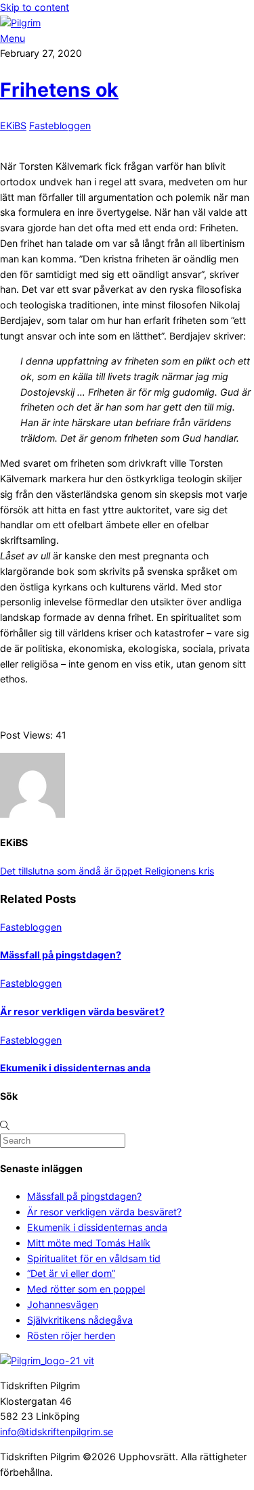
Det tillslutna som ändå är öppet (71, 871)
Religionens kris (178, 871)
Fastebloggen (60, 125)
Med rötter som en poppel (86, 1289)
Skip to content (34, 7)
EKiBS (13, 125)
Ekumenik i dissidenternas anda (75, 1067)
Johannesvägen (62, 1304)
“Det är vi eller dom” (71, 1273)
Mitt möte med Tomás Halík (88, 1243)
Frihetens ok (59, 89)
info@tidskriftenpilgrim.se (56, 1431)
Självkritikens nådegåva (80, 1320)
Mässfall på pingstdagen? (60, 954)
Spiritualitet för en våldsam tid (94, 1258)
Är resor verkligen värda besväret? (82, 1011)
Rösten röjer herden (71, 1335)
